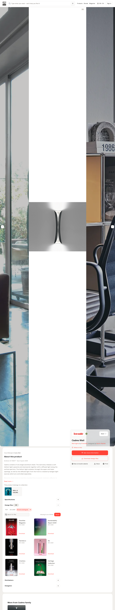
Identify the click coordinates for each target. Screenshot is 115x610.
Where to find (78, 447)
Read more (7, 481)
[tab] (6, 509)
